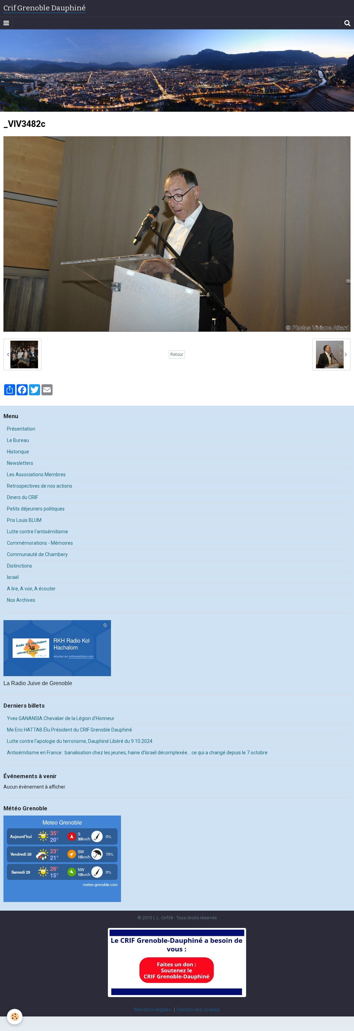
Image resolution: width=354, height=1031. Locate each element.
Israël (13, 577)
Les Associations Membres (36, 474)
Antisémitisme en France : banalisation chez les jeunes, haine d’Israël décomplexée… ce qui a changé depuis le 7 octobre (137, 752)
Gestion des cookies (198, 1009)
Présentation (21, 429)
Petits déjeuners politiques (36, 509)
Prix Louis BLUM (24, 520)
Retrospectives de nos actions (39, 486)
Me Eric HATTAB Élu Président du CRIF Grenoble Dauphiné (69, 730)
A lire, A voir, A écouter (31, 588)
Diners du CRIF (22, 497)
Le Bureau (18, 440)
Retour (176, 354)
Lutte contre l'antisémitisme (37, 531)
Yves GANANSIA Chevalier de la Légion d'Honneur (60, 718)
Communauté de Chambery (37, 554)
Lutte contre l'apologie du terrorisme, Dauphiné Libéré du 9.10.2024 (79, 741)
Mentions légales (152, 1009)
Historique (18, 451)
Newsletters (20, 463)
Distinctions (19, 566)
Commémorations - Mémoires (40, 543)
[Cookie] (14, 1016)
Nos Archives (21, 600)
